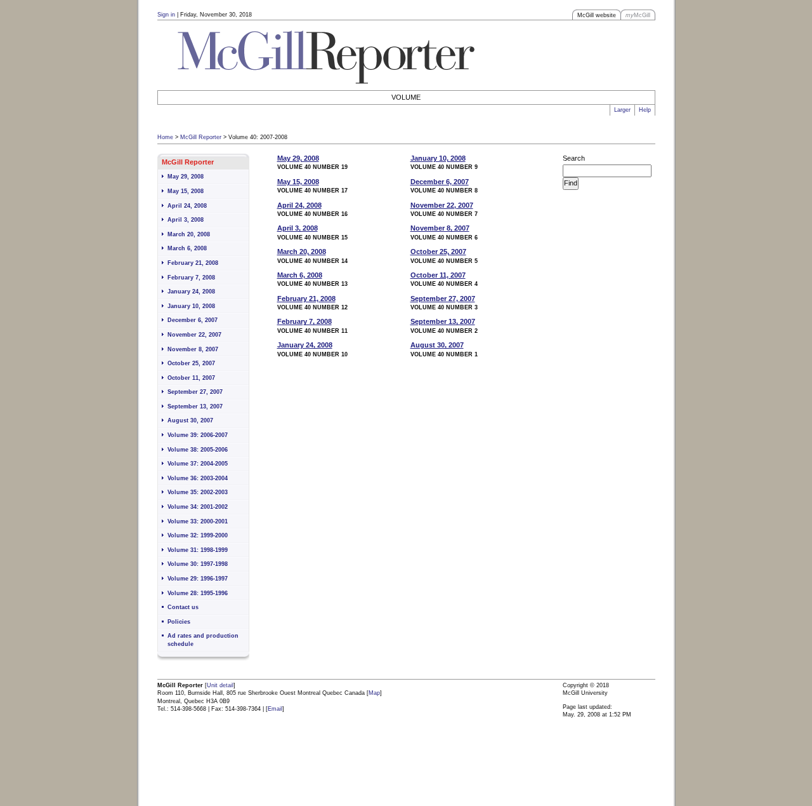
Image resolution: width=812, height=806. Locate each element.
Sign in (166, 14)
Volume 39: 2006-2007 (197, 435)
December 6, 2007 (192, 320)
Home (165, 137)
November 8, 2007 (192, 349)
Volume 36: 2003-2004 (197, 478)
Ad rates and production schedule (203, 640)
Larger (622, 110)
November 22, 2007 (194, 335)
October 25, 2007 (191, 363)
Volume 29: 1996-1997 (197, 578)
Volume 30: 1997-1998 (197, 564)
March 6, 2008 (187, 248)
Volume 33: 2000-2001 (197, 521)
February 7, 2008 (191, 277)
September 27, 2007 (195, 392)
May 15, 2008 (185, 191)
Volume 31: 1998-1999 (197, 550)
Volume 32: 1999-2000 (197, 535)
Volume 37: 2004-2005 (197, 463)
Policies (178, 622)
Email (275, 709)
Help (645, 110)
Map (374, 693)
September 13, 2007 (195, 406)
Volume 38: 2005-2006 (197, 450)
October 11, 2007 (191, 378)
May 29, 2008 (185, 176)
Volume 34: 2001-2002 (197, 507)
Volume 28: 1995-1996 (197, 593)
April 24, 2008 (187, 206)
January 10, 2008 (191, 306)
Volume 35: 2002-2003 (197, 492)
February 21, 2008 (192, 263)
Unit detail (220, 685)
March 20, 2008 (188, 234)
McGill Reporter (200, 137)
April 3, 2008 (185, 220)
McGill (637, 15)
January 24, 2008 (191, 291)
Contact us (183, 607)
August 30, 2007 (190, 420)
